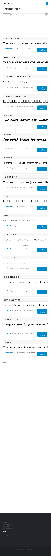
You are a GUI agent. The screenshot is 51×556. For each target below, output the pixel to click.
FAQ (4, 533)
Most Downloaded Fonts (8, 528)
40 (6, 14)
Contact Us (5, 537)
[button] (25, 145)
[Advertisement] (25, 26)
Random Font (6, 526)
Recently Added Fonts (7, 524)
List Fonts (5, 522)
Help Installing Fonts (7, 535)
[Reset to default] (46, 14)
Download (42, 50)
